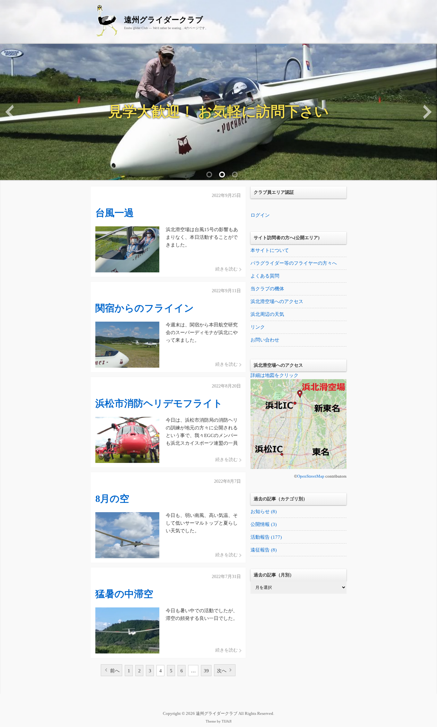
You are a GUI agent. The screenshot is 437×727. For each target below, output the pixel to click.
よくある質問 (264, 275)
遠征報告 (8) (263, 549)
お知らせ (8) (263, 511)
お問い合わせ (264, 339)
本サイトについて (269, 250)
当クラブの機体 (267, 288)
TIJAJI (227, 721)
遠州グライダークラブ (163, 20)
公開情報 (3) (263, 524)
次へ (221, 670)
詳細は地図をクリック (274, 375)
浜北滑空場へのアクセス (276, 301)
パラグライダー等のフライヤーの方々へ (293, 263)
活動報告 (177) (266, 537)
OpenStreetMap (310, 476)
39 (206, 670)
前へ (115, 670)
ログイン (260, 215)
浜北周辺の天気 (267, 314)
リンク (257, 327)
